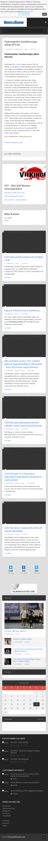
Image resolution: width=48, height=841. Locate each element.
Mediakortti (6, 811)
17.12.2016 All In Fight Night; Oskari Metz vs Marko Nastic (27, 660)
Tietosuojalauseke (8, 808)
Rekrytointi (6, 813)
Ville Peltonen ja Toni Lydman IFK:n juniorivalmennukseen (25, 775)
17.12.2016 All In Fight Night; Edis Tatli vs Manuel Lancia (28, 650)
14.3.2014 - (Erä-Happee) (20, 759)
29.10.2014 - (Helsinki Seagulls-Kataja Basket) (25, 752)
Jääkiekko (18, 642)
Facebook (5, 821)
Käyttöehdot (6, 806)
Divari (16, 314)
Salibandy (9, 634)
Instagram (5, 823)
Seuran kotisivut (21, 200)
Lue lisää (7, 277)
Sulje (44, 14)
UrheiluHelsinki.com (16, 837)
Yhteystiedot (6, 816)
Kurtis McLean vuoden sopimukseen (25, 782)
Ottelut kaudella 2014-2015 (14, 196)
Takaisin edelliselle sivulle (13, 142)
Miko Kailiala (16, 64)
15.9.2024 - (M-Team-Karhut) (15, 631)
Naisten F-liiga (19, 370)
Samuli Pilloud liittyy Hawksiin (22, 310)
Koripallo (15, 756)
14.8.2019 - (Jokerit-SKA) (22, 639)
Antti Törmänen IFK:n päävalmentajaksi (27, 791)
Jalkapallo (16, 745)
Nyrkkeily (18, 654)
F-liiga (25, 49)
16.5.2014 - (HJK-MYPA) (19, 742)
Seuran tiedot (9, 200)
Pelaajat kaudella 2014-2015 (14, 193)
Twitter (4, 825)
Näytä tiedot (28, 11)
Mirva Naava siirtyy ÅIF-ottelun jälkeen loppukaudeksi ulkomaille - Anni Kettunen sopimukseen (23, 364)
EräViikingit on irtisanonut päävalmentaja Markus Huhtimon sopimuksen (23, 476)
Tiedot (6, 220)
